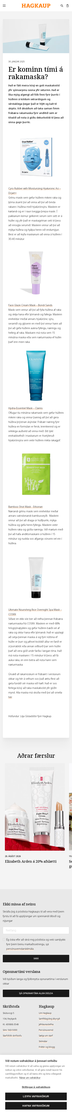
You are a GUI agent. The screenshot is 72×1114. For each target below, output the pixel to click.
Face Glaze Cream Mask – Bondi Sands (30, 305)
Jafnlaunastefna (46, 1024)
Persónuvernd (46, 1030)
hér (10, 697)
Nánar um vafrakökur (29, 1077)
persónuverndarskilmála (20, 949)
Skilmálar (43, 1041)
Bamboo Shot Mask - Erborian (25, 507)
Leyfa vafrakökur (36, 1096)
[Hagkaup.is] (36, 6)
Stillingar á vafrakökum (36, 1087)
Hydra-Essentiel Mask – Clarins (25, 408)
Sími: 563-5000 (10, 1030)
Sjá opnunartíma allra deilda (36, 993)
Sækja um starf (46, 1035)
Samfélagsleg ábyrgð (49, 1018)
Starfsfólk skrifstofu (12, 1035)
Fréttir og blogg (47, 1047)
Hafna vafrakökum (35, 1105)
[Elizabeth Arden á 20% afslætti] (35, 806)
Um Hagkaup (45, 1013)
